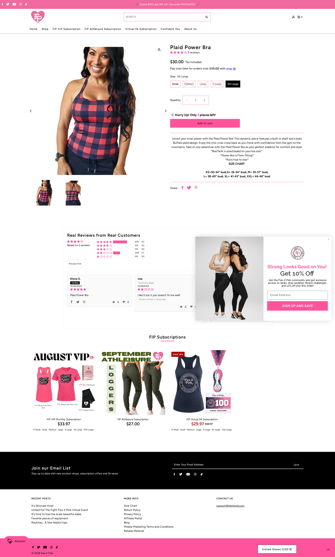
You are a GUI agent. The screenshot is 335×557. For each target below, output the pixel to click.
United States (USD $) (277, 549)
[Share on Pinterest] (196, 188)
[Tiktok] (25, 4)
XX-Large (233, 84)
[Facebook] (2, 4)
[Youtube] (14, 4)
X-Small (36, 429)
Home (34, 29)
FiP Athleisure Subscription (103, 29)
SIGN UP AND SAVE (297, 306)
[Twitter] (7, 4)
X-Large (217, 84)
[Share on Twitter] (189, 188)
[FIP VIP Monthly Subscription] (63, 382)
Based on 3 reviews (78, 245)
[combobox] (163, 16)
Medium (189, 84)
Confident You (170, 29)
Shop (45, 29)
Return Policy (132, 510)
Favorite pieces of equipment (49, 518)
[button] (179, 52)
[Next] (165, 111)
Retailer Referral (134, 531)
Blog (126, 522)
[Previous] (31, 111)
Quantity (175, 100)
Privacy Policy (132, 514)
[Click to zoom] (159, 49)
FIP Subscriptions (167, 337)
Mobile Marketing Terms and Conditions (148, 526)
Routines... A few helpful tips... (49, 522)
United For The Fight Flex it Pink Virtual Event (59, 510)
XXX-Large (89, 429)
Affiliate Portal (133, 518)
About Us (190, 29)
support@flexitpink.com (230, 505)
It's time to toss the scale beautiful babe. (56, 514)
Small (175, 84)
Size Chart (130, 505)
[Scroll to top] (328, 550)
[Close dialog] (328, 239)
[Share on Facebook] (182, 188)
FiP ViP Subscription (66, 29)
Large (203, 84)
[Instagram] (20, 4)
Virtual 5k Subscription (141, 29)
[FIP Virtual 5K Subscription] (202, 382)
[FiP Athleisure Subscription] (132, 382)
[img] (99, 289)
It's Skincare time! (42, 505)
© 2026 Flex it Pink (42, 553)
